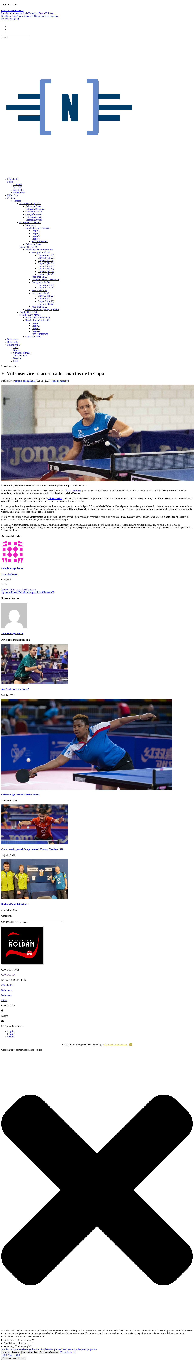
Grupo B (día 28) (46, 287)
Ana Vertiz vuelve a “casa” (15, 689)
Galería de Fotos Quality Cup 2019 (42, 309)
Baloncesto (12, 342)
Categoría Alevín (33, 211)
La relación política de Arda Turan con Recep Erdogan (27, 13)
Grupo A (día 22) (46, 296)
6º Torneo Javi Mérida (30, 222)
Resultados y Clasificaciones (39, 249)
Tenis (15, 347)
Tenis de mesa (20, 355)
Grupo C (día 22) (46, 301)
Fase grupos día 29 (41, 252)
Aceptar (5, 1352)
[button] (97, 1190)
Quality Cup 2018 (28, 312)
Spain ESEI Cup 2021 (30, 203)
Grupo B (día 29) (46, 258)
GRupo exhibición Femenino (45, 279)
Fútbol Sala (12, 195)
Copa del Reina (73, 490)
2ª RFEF (17, 184)
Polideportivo (13, 344)
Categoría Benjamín (35, 209)
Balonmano (12, 339)
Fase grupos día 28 (41, 282)
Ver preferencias (30, 1352)
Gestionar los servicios (33, 1349)
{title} (4, 1355)
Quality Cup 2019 (28, 247)
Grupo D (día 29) (46, 263)
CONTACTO (8, 975)
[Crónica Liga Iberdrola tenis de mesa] (86, 788)
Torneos (17, 200)
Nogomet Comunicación (115, 1044)
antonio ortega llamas (25, 380)
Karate (16, 350)
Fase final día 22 (39, 306)
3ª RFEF (17, 187)
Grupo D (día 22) (46, 304)
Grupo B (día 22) (46, 298)
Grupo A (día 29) (46, 255)
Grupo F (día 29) (46, 268)
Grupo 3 (36, 236)
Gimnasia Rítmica (21, 353)
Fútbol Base (19, 192)
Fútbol (10, 181)
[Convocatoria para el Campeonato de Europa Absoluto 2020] (34, 843)
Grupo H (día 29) (46, 274)
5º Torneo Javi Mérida (30, 315)
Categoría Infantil (33, 214)
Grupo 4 (36, 238)
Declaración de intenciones (14, 904)
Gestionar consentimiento (13, 1358)
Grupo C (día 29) (46, 260)
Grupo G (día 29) (46, 271)
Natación (17, 358)
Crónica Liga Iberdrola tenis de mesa (20, 794)
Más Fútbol (18, 190)
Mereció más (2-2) (10, 18)
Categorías (6, 922)
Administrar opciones (11, 1349)
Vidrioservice (55, 498)
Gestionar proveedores (55, 1349)
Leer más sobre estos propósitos (82, 1349)
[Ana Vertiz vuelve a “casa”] (34, 683)
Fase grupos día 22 (41, 293)
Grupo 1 (36, 230)
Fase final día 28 (39, 290)
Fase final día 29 (39, 277)
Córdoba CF (13, 179)
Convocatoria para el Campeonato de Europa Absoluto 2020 (32, 849)
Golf (15, 361)
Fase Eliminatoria (40, 241)
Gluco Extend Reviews (12, 10)
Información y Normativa (37, 317)
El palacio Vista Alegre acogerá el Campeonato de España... (30, 16)
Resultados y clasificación (37, 228)
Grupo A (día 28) (46, 285)
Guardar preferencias (49, 1352)
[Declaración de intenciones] (34, 898)
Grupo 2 (36, 233)
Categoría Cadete (33, 217)
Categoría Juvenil (33, 219)
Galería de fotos (33, 206)
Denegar (16, 1352)
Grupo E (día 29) (46, 266)
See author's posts (9, 574)
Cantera (11, 198)
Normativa (30, 225)
